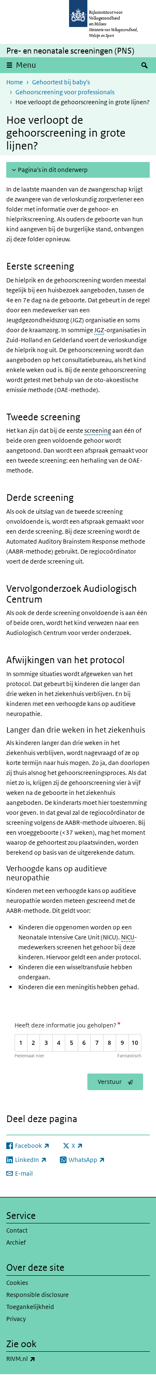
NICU (127, 937)
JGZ (99, 330)
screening (97, 430)
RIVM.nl (39, 1358)
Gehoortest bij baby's (61, 82)
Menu (26, 65)
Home (14, 82)
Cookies (17, 1283)
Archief (16, 1242)
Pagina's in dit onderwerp (53, 170)
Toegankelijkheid (30, 1307)
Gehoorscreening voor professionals (64, 92)
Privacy (16, 1319)
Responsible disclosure (37, 1295)
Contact (16, 1230)
